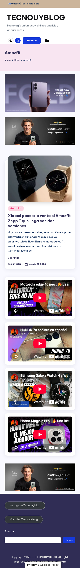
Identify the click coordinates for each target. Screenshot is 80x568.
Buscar (9, 531)
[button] (32, 40)
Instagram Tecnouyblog (25, 505)
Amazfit (16, 208)
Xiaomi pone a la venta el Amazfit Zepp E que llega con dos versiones (39, 220)
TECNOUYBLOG (36, 17)
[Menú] (47, 40)
